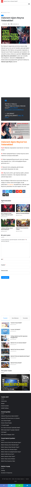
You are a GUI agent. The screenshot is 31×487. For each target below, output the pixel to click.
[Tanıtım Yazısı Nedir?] (5, 325)
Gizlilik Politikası (5, 408)
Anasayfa (4, 12)
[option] (15, 382)
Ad (2, 259)
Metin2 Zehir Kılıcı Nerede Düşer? (9, 449)
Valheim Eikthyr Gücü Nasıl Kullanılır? (7, 228)
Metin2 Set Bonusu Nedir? (18, 349)
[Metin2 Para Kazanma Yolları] (23, 223)
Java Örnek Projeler (6, 420)
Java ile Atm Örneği (8, 389)
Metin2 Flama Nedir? (16, 363)
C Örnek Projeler (5, 425)
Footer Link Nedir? (15, 329)
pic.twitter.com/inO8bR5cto (14, 110)
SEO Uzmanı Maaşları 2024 (7, 434)
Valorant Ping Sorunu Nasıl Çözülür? (9, 416)
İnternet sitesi (4, 270)
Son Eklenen (15, 318)
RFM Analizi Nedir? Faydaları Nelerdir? (10, 430)
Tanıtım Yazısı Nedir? (16, 323)
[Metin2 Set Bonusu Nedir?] (5, 351)
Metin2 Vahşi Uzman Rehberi (8, 458)
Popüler (5, 318)
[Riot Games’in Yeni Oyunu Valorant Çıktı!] (8, 208)
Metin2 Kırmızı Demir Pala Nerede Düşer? (11, 442)
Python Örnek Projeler (6, 423)
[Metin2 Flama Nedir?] (5, 365)
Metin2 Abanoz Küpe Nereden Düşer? (10, 447)
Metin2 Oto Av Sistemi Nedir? (11, 1)
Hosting (3, 470)
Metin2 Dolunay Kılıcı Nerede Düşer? (10, 444)
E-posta (3, 264)
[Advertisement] (15, 80)
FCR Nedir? (4, 432)
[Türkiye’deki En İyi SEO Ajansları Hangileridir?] (5, 338)
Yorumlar (25, 318)
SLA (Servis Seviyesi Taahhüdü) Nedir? (10, 427)
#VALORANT (14, 108)
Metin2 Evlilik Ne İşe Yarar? (7, 454)
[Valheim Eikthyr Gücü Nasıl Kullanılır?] (8, 223)
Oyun (8, 12)
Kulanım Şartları (5, 405)
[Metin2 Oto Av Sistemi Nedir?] (5, 345)
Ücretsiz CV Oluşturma (6, 472)
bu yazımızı (11, 184)
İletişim (3, 403)
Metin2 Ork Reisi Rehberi (22, 213)
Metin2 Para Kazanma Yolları (22, 228)
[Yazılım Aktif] (4, 5)
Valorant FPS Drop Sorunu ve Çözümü (10, 418)
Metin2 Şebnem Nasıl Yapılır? (8, 456)
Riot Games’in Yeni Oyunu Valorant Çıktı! (7, 214)
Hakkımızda (4, 401)
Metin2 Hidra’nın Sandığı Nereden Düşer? (11, 451)
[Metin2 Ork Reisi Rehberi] (23, 208)
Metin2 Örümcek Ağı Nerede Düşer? (20, 356)
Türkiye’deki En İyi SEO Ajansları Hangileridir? (19, 336)
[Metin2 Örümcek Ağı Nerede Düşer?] (5, 358)
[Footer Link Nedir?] (5, 331)
